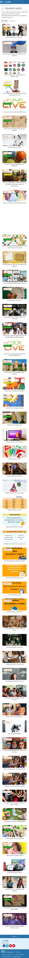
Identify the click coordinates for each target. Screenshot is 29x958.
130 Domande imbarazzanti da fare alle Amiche (14, 751)
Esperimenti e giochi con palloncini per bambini (14, 54)
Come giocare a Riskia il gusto (14, 855)
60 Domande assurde (14, 595)
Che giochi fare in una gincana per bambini (14, 890)
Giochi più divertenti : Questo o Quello (14, 769)
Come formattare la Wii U (14, 872)
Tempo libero (8, 5)
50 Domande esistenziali (14, 612)
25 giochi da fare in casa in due (14, 664)
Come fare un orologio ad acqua (14, 408)
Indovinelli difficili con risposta (14, 527)
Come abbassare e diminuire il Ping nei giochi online (14, 908)
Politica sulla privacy (6, 956)
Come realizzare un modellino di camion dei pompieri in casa (14, 94)
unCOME (3, 5)
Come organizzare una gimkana (14, 838)
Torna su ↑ (14, 936)
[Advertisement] (15, 220)
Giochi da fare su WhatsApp (15, 717)
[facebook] (4, 945)
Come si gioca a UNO (14, 459)
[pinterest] (13, 945)
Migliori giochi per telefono (14, 476)
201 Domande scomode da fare (14, 578)
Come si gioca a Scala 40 (14, 300)
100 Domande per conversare (14, 647)
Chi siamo (18, 952)
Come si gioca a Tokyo (14, 147)
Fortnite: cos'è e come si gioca (14, 442)
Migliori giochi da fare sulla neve (14, 493)
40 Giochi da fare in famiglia (14, 37)
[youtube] (10, 945)
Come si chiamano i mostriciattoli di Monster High (14, 75)
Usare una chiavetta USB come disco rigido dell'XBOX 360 (14, 354)
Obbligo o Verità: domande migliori (14, 786)
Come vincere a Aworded (14, 248)
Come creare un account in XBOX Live (14, 112)
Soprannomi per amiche (14, 510)
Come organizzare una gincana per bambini (14, 373)
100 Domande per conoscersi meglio (14, 561)
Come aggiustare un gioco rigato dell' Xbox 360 (14, 318)
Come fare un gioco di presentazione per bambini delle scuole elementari (14, 336)
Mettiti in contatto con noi (8, 954)
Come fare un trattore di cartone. (14, 391)
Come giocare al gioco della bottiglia (14, 821)
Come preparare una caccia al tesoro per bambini (14, 265)
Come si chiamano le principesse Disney (14, 203)
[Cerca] (27, 2)
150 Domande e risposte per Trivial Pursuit (14, 699)
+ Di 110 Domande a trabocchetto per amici (14, 629)
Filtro (5, 21)
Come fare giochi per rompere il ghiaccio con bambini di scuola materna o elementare (14, 184)
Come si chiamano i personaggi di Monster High (14, 927)
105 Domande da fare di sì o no (14, 681)
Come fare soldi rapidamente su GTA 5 (14, 283)
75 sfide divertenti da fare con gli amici (14, 544)
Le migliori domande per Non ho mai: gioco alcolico (14, 803)
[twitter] (7, 945)
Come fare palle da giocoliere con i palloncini (15, 165)
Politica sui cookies (17, 956)
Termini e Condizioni (19, 954)
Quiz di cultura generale (14, 734)
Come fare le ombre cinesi (14, 425)
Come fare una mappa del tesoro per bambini (14, 129)
